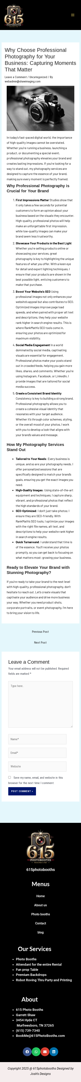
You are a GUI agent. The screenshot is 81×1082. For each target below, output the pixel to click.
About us (40, 905)
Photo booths (40, 914)
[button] (27, 1051)
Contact (40, 923)
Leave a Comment (16, 77)
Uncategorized (38, 77)
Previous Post (40, 632)
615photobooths (40, 869)
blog (41, 932)
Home (40, 896)
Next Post (40, 642)
